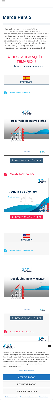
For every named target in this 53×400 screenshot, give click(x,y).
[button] (49, 346)
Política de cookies (11, 397)
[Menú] (3, 2)
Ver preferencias (26, 391)
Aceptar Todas (26, 377)
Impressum (43, 397)
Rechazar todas (26, 384)
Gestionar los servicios (26, 371)
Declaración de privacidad (29, 397)
